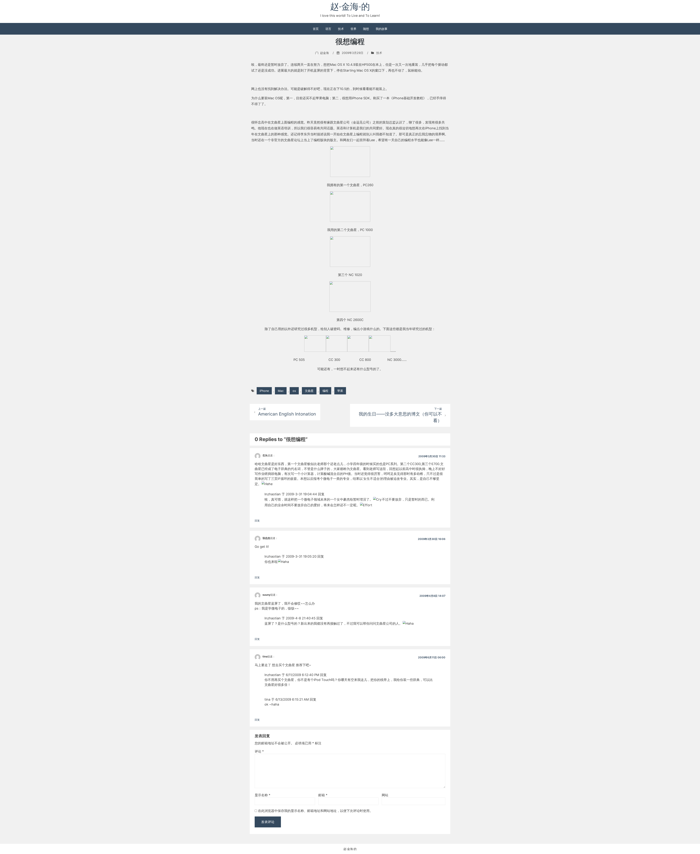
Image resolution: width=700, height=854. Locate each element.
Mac (281, 391)
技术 (341, 29)
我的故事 (381, 29)
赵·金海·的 (350, 6)
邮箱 (322, 795)
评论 (259, 751)
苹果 (340, 391)
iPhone (264, 391)
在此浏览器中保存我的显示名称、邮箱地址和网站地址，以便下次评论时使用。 (315, 811)
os (294, 391)
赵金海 (324, 53)
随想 (366, 29)
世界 (353, 29)
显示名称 (262, 795)
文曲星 (309, 391)
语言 (328, 29)
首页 (316, 29)
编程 (325, 391)
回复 (257, 520)
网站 (385, 795)
